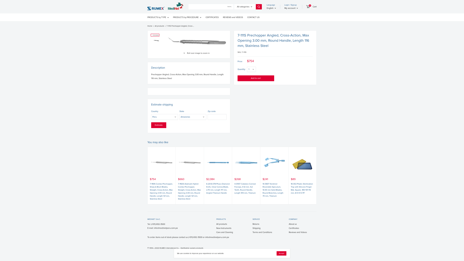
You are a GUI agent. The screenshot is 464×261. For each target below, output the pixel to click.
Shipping (257, 228)
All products (159, 26)
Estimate (159, 125)
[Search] (259, 6)
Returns (256, 224)
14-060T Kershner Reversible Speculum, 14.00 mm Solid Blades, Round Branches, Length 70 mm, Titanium (273, 190)
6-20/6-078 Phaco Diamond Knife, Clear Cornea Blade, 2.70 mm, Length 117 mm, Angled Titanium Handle (218, 188)
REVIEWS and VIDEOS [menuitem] (233, 17)
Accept (281, 253)
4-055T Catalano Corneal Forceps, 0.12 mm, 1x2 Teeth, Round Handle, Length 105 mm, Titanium (245, 188)
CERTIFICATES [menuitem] (212, 17)
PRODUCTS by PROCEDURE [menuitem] (186, 17)
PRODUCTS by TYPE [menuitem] (156, 17)
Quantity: (242, 69)
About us (293, 224)
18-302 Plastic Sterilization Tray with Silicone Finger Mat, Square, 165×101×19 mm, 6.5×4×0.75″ (302, 188)
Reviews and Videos (298, 232)
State (181, 111)
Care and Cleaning (224, 232)
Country (154, 111)
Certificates (294, 228)
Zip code (212, 111)
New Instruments (223, 228)
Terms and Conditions (262, 232)
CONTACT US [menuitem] (253, 17)
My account (290, 8)
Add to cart (256, 78)
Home (149, 26)
